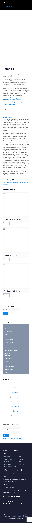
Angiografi (7, 326)
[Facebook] (15, 520)
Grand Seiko (7, 461)
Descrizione (5, 116)
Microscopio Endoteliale (11, 350)
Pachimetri (7, 361)
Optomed (21, 459)
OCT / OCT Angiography (13, 98)
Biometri (7, 328)
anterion (7, 99)
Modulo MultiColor (12, 291)
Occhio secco (8, 353)
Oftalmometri (8, 358)
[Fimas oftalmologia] (16, 5)
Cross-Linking (8, 331)
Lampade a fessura (9, 342)
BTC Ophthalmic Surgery (10, 466)
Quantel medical (8, 459)
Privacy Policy (24, 515)
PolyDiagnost (7, 464)
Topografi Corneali (9, 372)
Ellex (20, 461)
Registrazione (6, 438)
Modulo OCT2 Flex (12, 219)
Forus (20, 456)
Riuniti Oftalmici (9, 369)
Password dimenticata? (16, 438)
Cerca (5, 313)
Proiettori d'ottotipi (9, 366)
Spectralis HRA (11, 255)
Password (5, 429)
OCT (22, 99)
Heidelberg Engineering (15, 99)
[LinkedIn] (17, 520)
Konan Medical (22, 464)
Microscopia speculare (10, 347)
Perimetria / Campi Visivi (11, 364)
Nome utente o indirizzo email (10, 424)
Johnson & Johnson (9, 487)
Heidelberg (7, 456)
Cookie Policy (7, 516)
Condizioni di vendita (16, 516)
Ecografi (7, 334)
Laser (6, 345)
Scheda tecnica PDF (7, 117)
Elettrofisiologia (9, 337)
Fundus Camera (9, 339)
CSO (5, 476)
